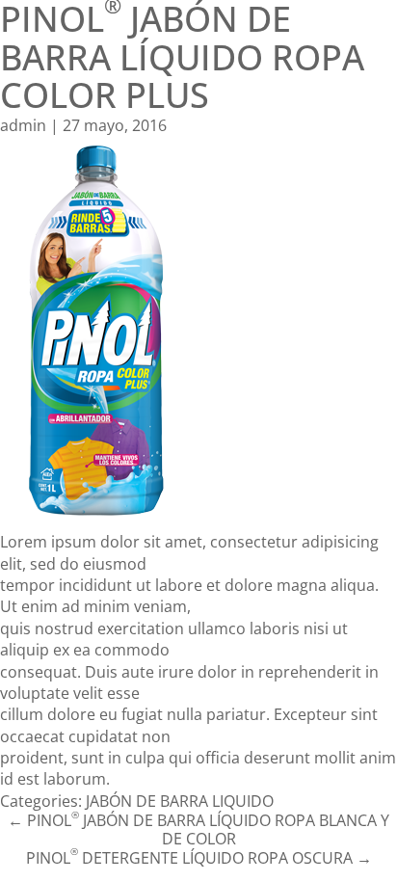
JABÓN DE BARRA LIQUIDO (180, 801)
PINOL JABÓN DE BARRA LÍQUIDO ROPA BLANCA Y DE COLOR (198, 829)
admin (23, 125)
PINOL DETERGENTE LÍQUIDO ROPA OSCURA (199, 858)
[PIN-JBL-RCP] (198, 333)
